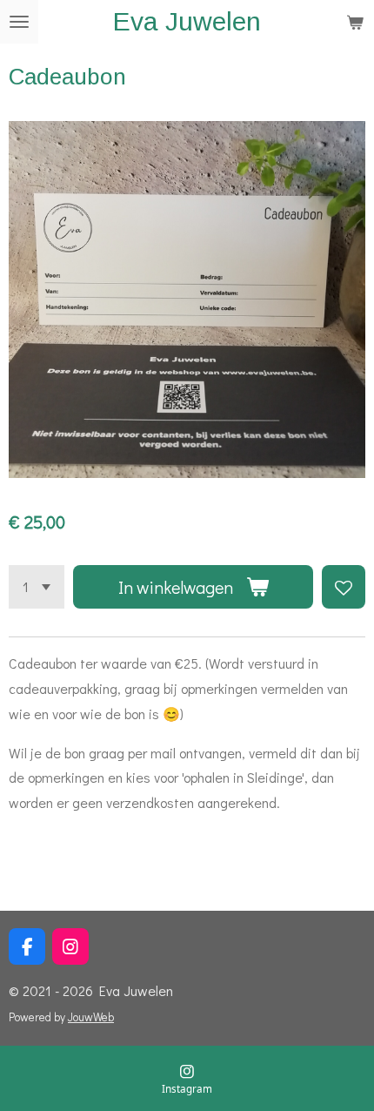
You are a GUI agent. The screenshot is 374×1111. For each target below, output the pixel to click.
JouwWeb (91, 1017)
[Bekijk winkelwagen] (355, 22)
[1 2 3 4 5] (36, 587)
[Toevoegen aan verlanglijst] (343, 587)
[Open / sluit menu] (19, 22)
